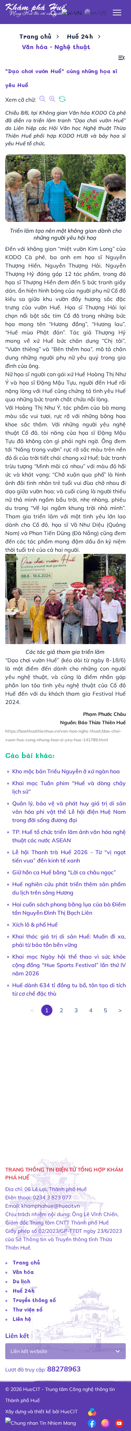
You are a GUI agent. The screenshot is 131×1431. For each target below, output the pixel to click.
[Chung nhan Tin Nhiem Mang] (40, 1423)
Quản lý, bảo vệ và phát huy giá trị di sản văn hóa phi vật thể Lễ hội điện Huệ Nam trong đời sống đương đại (69, 811)
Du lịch (21, 1281)
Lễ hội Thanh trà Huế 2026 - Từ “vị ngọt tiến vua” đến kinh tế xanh (69, 856)
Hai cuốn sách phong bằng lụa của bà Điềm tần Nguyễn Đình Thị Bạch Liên (69, 908)
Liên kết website (29, 1351)
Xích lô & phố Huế (35, 924)
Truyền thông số (34, 1300)
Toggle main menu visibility (117, 12)
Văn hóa (23, 1271)
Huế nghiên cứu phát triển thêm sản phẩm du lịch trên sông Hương (69, 888)
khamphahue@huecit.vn (50, 1205)
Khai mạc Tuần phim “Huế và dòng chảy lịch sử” (69, 787)
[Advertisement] (65, 1081)
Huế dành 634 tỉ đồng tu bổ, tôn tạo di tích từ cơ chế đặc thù (69, 989)
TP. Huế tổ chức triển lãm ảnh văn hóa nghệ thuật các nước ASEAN (69, 836)
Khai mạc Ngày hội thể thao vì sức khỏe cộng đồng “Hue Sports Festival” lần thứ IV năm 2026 (69, 965)
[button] (121, 58)
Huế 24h (80, 36)
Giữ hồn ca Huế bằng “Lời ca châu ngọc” (64, 872)
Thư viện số (28, 1309)
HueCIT (69, 1411)
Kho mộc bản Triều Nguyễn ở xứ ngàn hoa (66, 771)
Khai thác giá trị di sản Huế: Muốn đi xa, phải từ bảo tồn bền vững (69, 940)
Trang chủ (35, 36)
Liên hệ (22, 1318)
